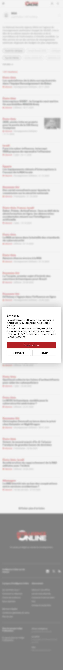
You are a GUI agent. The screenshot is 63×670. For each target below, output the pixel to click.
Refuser (44, 353)
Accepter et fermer (31, 345)
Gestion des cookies (16, 337)
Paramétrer (19, 353)
